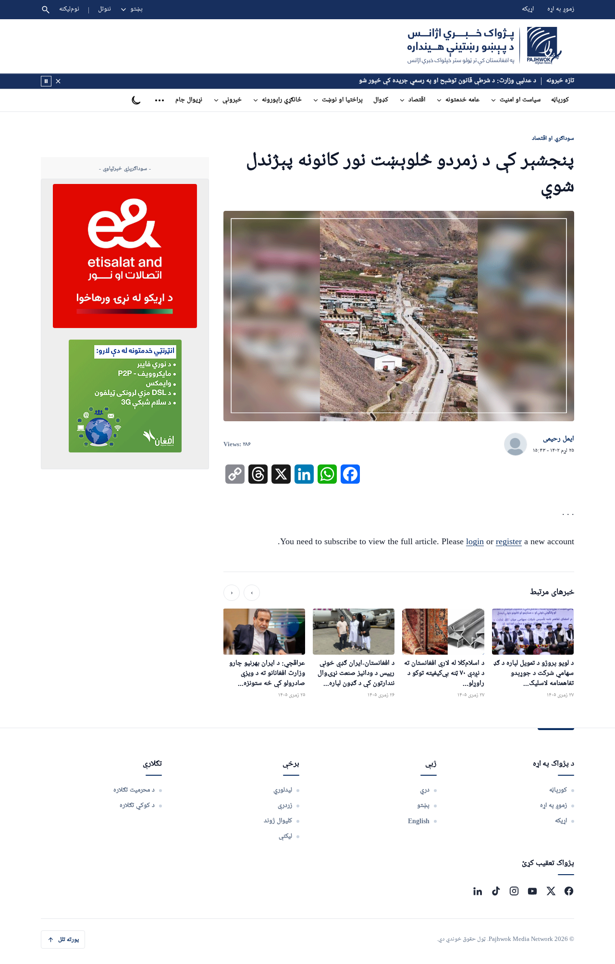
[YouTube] (532, 891)
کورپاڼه (560, 100)
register (509, 541)
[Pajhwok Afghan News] (484, 46)
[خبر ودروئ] (46, 81)
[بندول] (58, 81)
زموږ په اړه (560, 9)
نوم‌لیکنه (69, 9)
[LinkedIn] (477, 891)
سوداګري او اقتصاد (553, 138)
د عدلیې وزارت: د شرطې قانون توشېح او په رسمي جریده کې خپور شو (447, 81)
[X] (550, 891)
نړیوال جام (188, 100)
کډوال (380, 100)
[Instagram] (514, 891)
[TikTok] (496, 891)
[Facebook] (569, 891)
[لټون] (45, 9)
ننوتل (104, 9)
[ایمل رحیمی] (515, 444)
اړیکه (528, 9)
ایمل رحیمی (558, 439)
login (475, 541)
